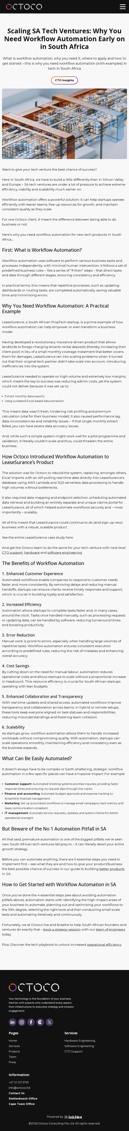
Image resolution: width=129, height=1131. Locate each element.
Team (12, 1056)
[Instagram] (22, 1022)
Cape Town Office (22, 1104)
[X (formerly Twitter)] (49, 1022)
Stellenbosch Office (23, 1098)
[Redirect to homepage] (24, 7)
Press (12, 1062)
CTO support (12, 553)
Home (13, 1040)
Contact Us (17, 1093)
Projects (14, 1051)
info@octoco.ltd (19, 1087)
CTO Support (73, 1051)
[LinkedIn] (12, 1022)
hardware (32, 553)
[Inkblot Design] (73, 1117)
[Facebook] (31, 1022)
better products (111, 869)
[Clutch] (40, 1022)
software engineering (65, 553)
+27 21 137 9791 (19, 1082)
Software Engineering (79, 1046)
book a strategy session (62, 929)
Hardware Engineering (79, 1040)
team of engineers (110, 929)
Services (14, 1046)
